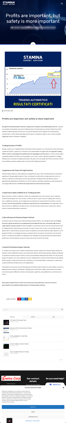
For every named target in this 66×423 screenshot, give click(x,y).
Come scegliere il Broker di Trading (19, 352)
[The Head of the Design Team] (6, 322)
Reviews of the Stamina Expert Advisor (21, 328)
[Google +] (30, 299)
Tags (53, 317)
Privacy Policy (36, 420)
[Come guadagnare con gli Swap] (6, 338)
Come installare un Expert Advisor (19, 344)
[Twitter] (23, 299)
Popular (12, 317)
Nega (33, 412)
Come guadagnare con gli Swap (18, 336)
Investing (16, 27)
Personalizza (33, 416)
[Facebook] (26, 299)
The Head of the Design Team (18, 320)
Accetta (33, 407)
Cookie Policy (29, 420)
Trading (23, 27)
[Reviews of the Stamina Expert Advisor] (6, 330)
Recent (33, 317)
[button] (63, 387)
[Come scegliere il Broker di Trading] (6, 354)
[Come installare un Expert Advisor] (6, 346)
